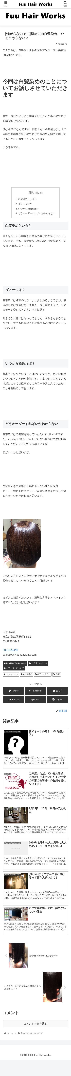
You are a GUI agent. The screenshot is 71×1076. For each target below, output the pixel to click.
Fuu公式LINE (10, 649)
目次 (31, 192)
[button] (64, 584)
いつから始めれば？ (28, 208)
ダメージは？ (25, 204)
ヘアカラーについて (15, 668)
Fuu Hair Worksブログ (16, 663)
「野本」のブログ (39, 663)
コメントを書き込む (35, 1023)
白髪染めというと (27, 199)
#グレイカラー (44, 674)
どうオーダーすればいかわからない (36, 213)
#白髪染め (27, 674)
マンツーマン (12, 674)
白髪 (58, 674)
